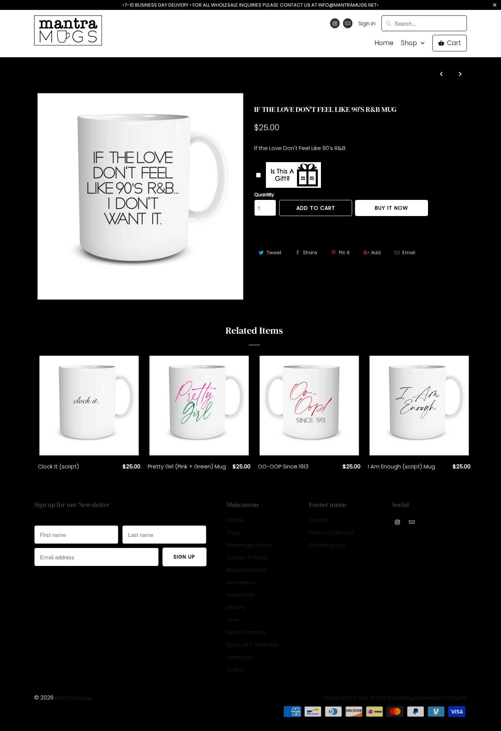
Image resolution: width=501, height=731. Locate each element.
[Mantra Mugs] (68, 32)
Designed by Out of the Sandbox (367, 697)
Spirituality (240, 657)
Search (318, 520)
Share (310, 252)
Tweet (274, 252)
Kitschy (236, 607)
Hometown (242, 582)
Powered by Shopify (440, 697)
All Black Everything (284, 95)
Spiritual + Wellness (252, 644)
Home (384, 43)
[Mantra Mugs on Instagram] (335, 23)
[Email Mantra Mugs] (347, 23)
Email (408, 252)
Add (376, 252)
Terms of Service (331, 532)
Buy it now (391, 208)
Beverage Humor (250, 545)
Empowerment (247, 570)
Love (233, 620)
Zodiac (236, 669)
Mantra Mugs (72, 697)
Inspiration (241, 595)
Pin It (344, 252)
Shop (410, 43)
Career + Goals (247, 557)
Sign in (367, 23)
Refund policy (327, 545)
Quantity (264, 194)
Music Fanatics (246, 632)
